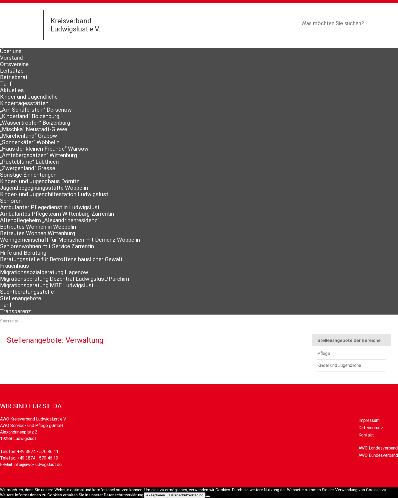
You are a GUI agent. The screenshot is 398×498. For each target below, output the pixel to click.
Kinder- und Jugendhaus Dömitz (39, 181)
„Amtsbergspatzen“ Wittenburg (38, 155)
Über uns (11, 51)
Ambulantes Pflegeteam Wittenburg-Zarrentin (57, 214)
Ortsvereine (14, 64)
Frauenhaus (14, 266)
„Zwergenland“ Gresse (27, 168)
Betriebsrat (14, 77)
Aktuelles (12, 90)
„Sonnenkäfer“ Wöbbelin (30, 142)
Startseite (9, 321)
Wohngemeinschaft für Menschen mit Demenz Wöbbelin (70, 240)
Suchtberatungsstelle (27, 292)
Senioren (11, 201)
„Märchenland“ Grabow (28, 135)
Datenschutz (370, 427)
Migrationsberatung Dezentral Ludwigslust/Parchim (64, 279)
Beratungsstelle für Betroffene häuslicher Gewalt (61, 259)
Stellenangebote (20, 298)
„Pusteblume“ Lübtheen (29, 162)
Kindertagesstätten (24, 103)
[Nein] (207, 496)
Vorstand (11, 57)
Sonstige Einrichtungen (28, 175)
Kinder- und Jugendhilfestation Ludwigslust (54, 194)
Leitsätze (12, 70)
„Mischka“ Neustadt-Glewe (33, 129)
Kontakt (366, 435)
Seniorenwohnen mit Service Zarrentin (47, 246)
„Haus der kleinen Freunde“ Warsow (44, 148)
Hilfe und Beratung (23, 253)
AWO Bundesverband (378, 455)
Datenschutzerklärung (186, 495)
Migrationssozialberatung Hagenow (44, 272)
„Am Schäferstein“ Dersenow (36, 109)
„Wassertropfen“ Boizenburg (35, 122)
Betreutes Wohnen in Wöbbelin (38, 227)
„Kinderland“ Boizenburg (29, 116)
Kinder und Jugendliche (29, 96)
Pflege (323, 353)
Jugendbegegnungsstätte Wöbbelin (44, 188)
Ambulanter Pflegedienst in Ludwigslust (50, 207)
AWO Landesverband (378, 448)
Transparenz (15, 311)
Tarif (6, 83)
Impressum (369, 420)
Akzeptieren (155, 495)
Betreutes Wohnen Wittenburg (37, 233)
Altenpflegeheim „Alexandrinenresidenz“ (49, 220)
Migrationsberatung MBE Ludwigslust (47, 285)
